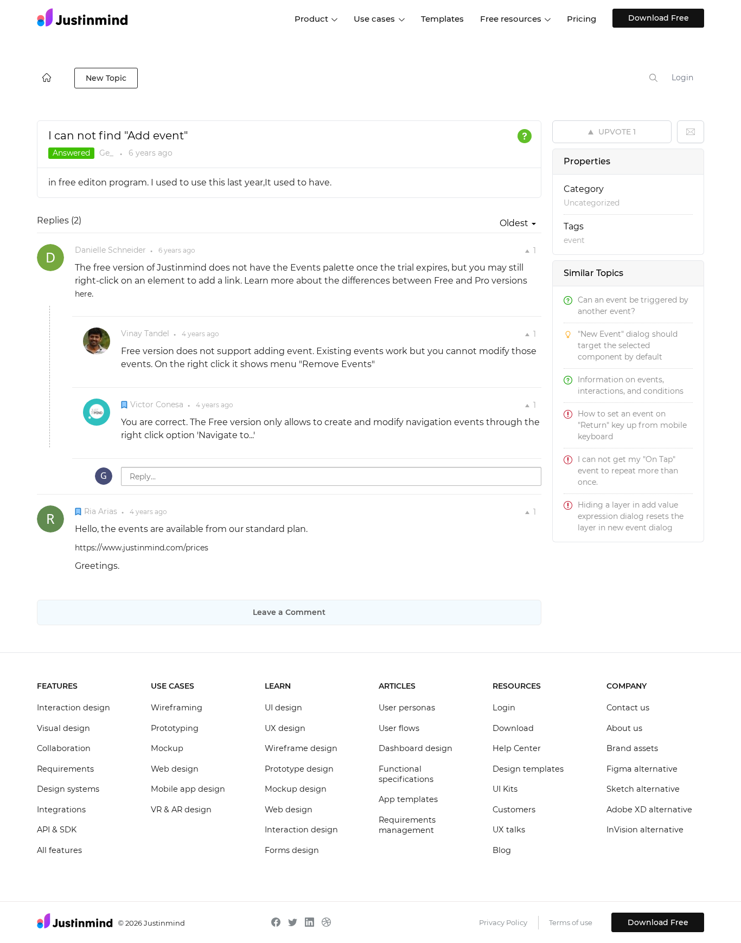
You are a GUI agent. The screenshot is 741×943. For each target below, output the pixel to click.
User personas (407, 708)
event (574, 240)
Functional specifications (406, 774)
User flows (399, 728)
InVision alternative (644, 830)
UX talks (509, 830)
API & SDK (56, 830)
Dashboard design (415, 748)
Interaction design (73, 708)
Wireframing (176, 708)
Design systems (68, 789)
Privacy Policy (503, 922)
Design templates (528, 769)
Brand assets (632, 748)
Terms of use (570, 922)
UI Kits (505, 789)
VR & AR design (181, 809)
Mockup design (296, 789)
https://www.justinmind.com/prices (141, 548)
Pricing (581, 19)
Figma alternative (642, 769)
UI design (283, 708)
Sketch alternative (643, 789)
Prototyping (175, 728)
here (83, 294)
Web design (175, 769)
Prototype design (299, 769)
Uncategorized (591, 203)
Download (513, 728)
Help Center (517, 748)
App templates (408, 799)
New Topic (106, 78)
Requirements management (407, 825)
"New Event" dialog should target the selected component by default (628, 345)
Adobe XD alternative (649, 809)
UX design (285, 728)
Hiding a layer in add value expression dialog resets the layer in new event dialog (630, 516)
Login (682, 77)
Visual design (63, 728)
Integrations (61, 809)
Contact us (627, 708)
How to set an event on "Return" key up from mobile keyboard (632, 425)
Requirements (65, 769)
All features (59, 850)
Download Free (658, 18)
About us (624, 728)
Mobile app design (188, 789)
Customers (514, 809)
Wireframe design (301, 748)
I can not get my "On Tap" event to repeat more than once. (628, 470)
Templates (442, 19)
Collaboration (64, 748)
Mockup (167, 748)
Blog (502, 850)
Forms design (292, 850)
